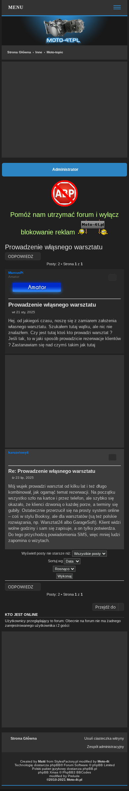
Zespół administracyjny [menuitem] (105, 747)
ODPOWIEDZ (20, 256)
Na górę (119, 350)
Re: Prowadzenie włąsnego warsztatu (51, 471)
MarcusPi (15, 272)
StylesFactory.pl (66, 761)
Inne (38, 52)
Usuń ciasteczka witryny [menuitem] (104, 738)
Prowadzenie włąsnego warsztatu (54, 247)
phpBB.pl (90, 768)
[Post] (10, 312)
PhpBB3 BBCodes (77, 772)
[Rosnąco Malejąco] (64, 569)
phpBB (55, 765)
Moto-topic (55, 52)
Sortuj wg (56, 561)
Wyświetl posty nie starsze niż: (47, 553)
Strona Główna (19, 52)
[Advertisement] (64, 109)
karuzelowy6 (18, 452)
